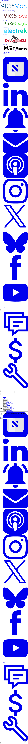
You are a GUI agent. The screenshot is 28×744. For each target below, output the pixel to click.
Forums (4, 397)
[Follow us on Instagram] (15, 558)
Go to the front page (4, 417)
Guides (4, 410)
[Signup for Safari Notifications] (15, 488)
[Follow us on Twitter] (15, 584)
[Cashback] (15, 362)
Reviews (8, 411)
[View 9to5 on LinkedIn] (15, 462)
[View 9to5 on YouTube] (15, 660)
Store (4, 398)
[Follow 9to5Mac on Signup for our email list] (15, 508)
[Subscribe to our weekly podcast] (15, 533)
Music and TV (6, 408)
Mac (4, 402)
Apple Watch (9, 407)
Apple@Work (9, 401)
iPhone (4, 401)
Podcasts (5, 399)
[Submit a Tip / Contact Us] (15, 336)
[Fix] (15, 387)
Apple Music (9, 410)
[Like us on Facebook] (15, 635)
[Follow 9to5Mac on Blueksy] (15, 609)
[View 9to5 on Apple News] (15, 437)
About (4, 53)
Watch (4, 405)
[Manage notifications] (25, 741)
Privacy (4, 54)
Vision (4, 407)
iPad (4, 404)
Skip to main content (4, 0)
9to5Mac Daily (9, 403)
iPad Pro (8, 405)
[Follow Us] (4, 663)
